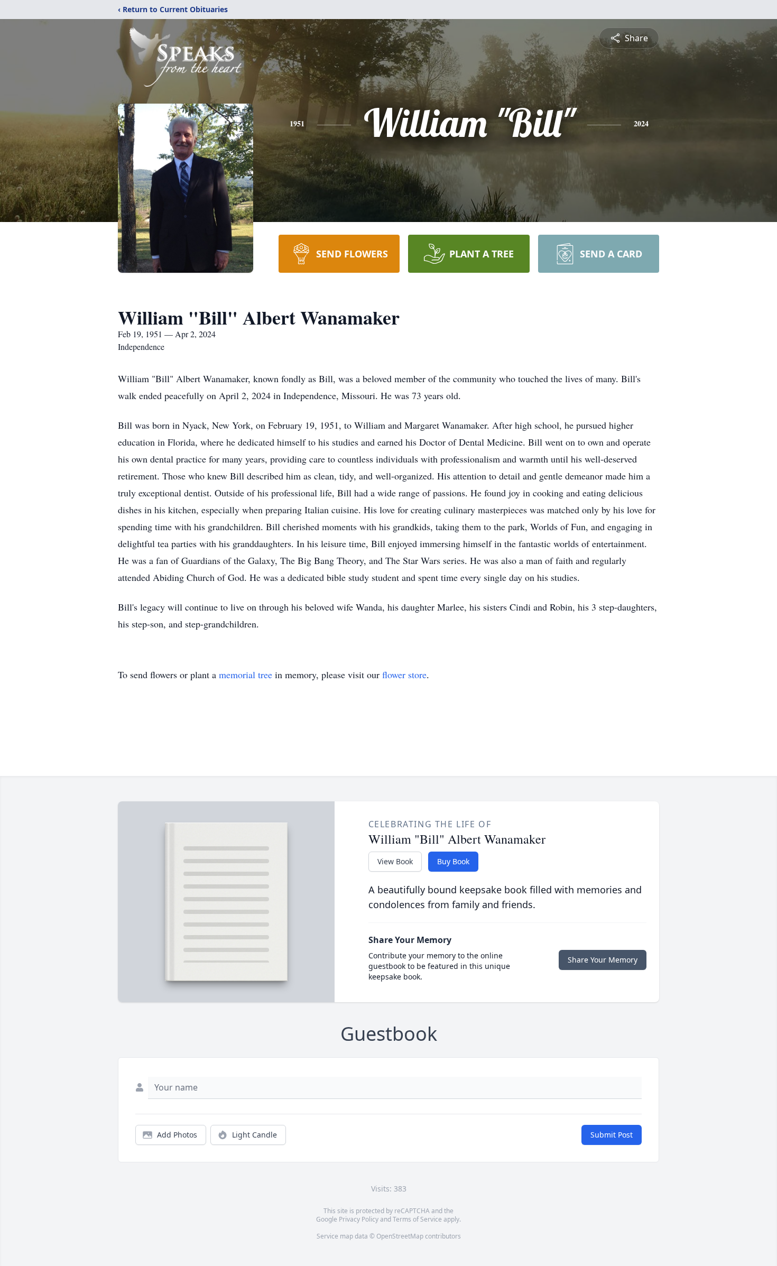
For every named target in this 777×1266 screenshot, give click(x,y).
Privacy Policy (358, 1219)
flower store (404, 674)
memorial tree (245, 674)
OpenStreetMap (399, 1236)
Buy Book (453, 861)
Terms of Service (417, 1219)
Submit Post (611, 1135)
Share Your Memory (602, 960)
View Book (395, 861)
